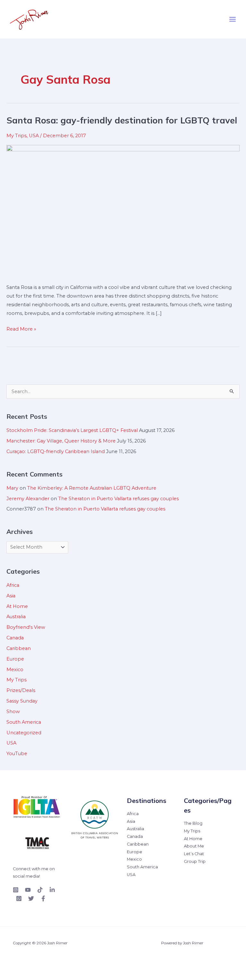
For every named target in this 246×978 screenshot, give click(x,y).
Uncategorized (23, 733)
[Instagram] (16, 890)
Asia (10, 596)
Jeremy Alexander (27, 499)
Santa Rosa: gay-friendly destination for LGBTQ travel (121, 120)
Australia (16, 617)
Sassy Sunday (21, 701)
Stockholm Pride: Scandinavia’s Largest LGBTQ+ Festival (72, 430)
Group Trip (195, 861)
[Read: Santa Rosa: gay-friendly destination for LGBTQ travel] (123, 210)
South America (23, 722)
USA (34, 136)
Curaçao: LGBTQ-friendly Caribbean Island (55, 451)
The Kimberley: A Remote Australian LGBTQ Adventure (91, 488)
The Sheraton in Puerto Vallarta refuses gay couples (118, 499)
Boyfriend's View (25, 627)
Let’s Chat (194, 853)
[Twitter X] (31, 898)
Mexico (14, 669)
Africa (12, 585)
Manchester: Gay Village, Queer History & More (61, 441)
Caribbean (18, 648)
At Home (17, 606)
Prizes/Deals (20, 690)
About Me (194, 846)
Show (13, 711)
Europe (15, 659)
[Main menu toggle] (233, 19)
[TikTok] (40, 890)
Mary (12, 488)
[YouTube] (28, 890)
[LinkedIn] (52, 890)
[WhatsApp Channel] (19, 898)
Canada (15, 638)
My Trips (16, 136)
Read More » (21, 328)
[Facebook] (43, 898)
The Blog (193, 823)
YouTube (16, 753)
